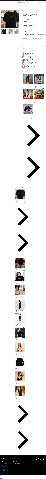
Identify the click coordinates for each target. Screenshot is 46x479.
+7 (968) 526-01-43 (17, 463)
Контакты (2, 457)
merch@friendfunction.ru (17, 468)
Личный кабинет (27, 7)
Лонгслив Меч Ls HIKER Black (18, 324)
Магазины (2, 458)
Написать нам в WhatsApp (16, 460)
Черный (44, 46)
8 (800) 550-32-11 (17, 465)
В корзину (26, 21)
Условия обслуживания (4, 464)
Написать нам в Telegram (16, 461)
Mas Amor (25, 71)
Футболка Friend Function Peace (18, 268)
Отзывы (2, 461)
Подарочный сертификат (20, 7)
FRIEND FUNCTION (42, 44)
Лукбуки (2, 460)
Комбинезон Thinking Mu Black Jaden (19, 310)
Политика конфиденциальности (5, 463)
